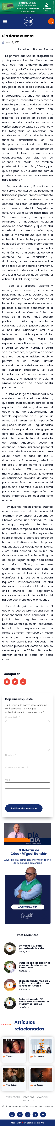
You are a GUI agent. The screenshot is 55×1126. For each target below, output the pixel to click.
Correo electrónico (16, 767)
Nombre (10, 755)
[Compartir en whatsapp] (23, 681)
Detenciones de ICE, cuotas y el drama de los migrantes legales (34, 1002)
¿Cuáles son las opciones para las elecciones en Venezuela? (34, 965)
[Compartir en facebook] (7, 681)
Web (7, 780)
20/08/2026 (24, 989)
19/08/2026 (24, 1007)
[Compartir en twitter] (15, 681)
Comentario (12, 717)
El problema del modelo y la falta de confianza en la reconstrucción (34, 983)
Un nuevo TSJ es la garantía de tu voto (31, 947)
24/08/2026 (24, 951)
